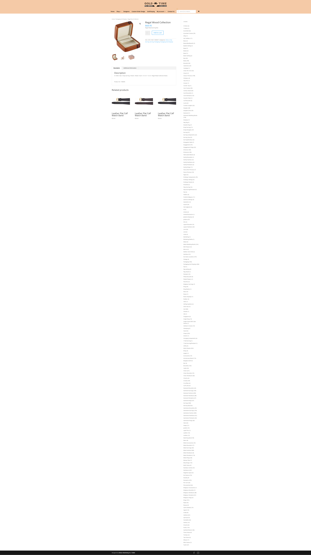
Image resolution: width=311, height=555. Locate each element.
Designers (126, 11)
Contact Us (171, 11)
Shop (118, 11)
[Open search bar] (177, 9)
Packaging (157, 42)
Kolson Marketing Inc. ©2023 (127, 552)
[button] (140, 23)
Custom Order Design (138, 11)
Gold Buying (151, 11)
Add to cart (158, 33)
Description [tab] (116, 68)
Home (112, 11)
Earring (152, 42)
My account (160, 11)
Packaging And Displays (121, 19)
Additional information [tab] (130, 68)
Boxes (167, 40)
